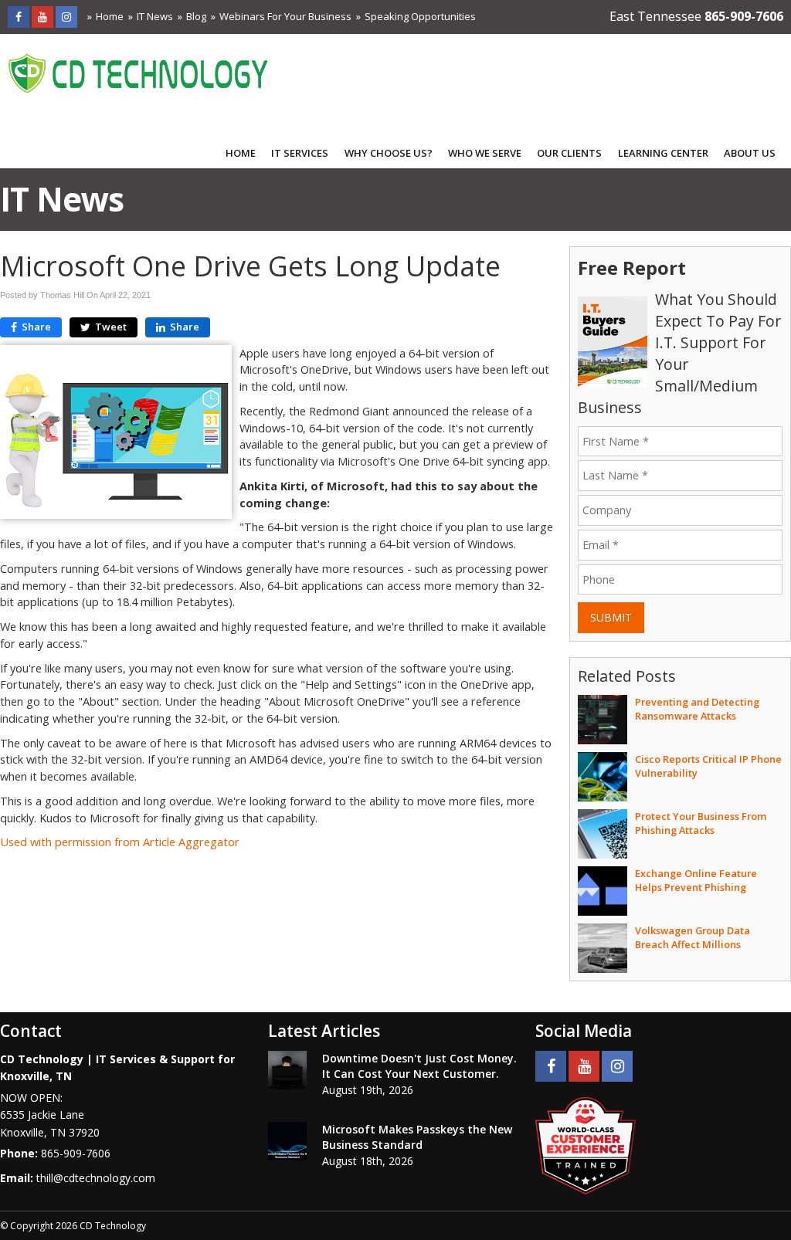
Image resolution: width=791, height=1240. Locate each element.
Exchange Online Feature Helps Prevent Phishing (696, 880)
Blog (196, 16)
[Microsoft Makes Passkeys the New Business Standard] (287, 1141)
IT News (155, 16)
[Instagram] (66, 16)
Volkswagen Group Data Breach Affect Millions (692, 937)
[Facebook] (18, 16)
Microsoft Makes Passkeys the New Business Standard (417, 1137)
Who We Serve (484, 153)
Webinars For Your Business (285, 16)
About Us (750, 153)
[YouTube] (42, 16)
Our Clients (569, 153)
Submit (611, 617)
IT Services (299, 153)
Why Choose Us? (389, 153)
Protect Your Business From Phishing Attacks (701, 823)
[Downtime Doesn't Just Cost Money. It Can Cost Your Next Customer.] (287, 1070)
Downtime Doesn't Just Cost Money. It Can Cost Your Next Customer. (419, 1066)
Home (110, 16)
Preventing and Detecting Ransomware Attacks (697, 709)
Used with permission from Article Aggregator (119, 842)
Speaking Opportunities (420, 16)
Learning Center (663, 153)
